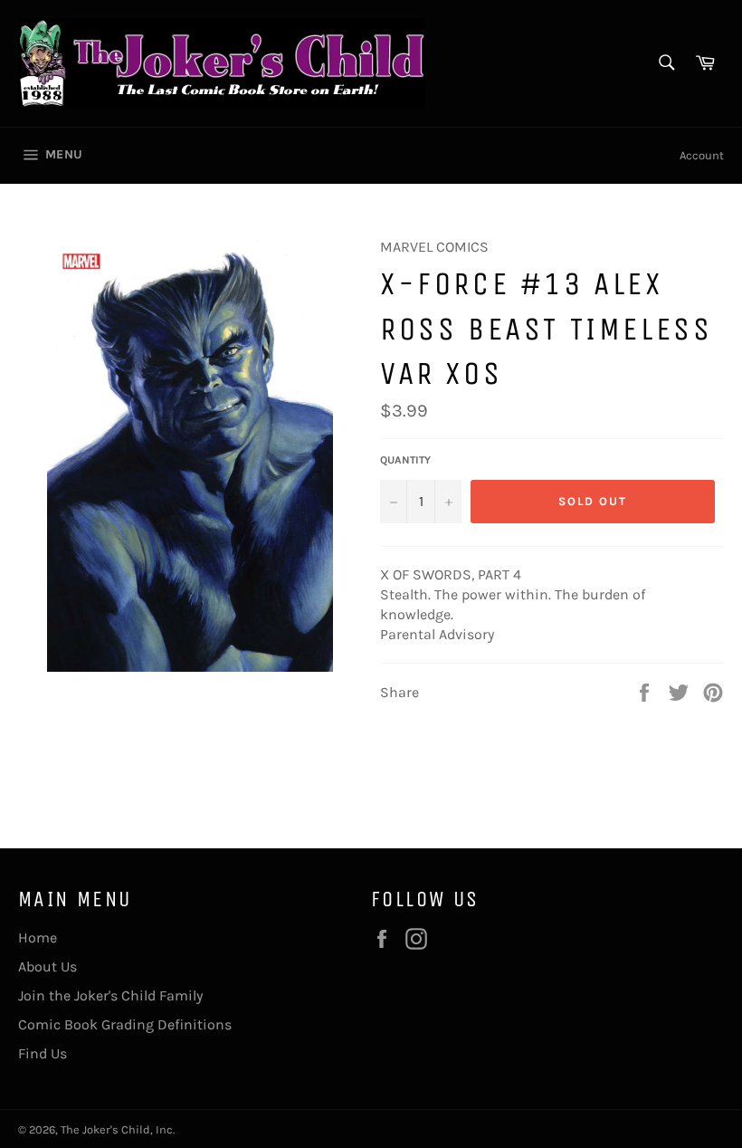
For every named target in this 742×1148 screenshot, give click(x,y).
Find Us (42, 1053)
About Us (47, 966)
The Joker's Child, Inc (117, 1129)
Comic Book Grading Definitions (125, 1024)
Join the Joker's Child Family (110, 995)
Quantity (405, 460)
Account (702, 155)
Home (37, 937)
